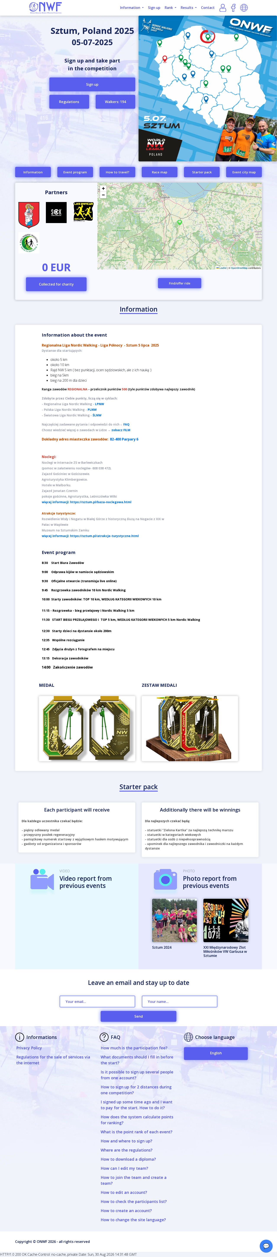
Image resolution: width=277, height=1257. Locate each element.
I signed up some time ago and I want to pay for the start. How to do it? (136, 1104)
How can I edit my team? (124, 1168)
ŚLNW (97, 415)
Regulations (69, 101)
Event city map (244, 172)
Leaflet (223, 267)
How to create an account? (126, 1210)
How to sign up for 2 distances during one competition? (136, 1089)
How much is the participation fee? (134, 1047)
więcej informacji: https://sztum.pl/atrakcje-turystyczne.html (90, 536)
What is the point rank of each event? (136, 1131)
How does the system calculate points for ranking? (137, 1119)
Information (33, 172)
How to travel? (117, 172)
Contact (208, 7)
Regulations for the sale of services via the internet (53, 1059)
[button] (179, 222)
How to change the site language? (133, 1219)
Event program (75, 172)
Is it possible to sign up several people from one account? (137, 1074)
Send (138, 1016)
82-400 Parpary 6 (124, 439)
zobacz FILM (120, 430)
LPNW (99, 404)
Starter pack (202, 172)
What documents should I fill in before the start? (137, 1059)
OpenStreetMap (239, 267)
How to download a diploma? (128, 1159)
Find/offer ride (179, 283)
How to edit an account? (124, 1192)
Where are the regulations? (127, 1150)
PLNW (92, 409)
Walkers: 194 (115, 101)
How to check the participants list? (134, 1201)
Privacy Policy (29, 1047)
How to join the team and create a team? (134, 1180)
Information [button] (130, 7)
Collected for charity (56, 284)
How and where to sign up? (126, 1141)
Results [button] (187, 7)
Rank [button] (169, 7)
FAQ (126, 424)
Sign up (154, 7)
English (216, 1053)
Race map (159, 172)
